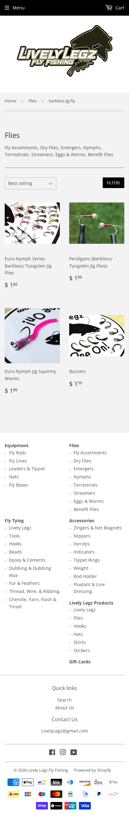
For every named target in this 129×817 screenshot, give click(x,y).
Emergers (84, 469)
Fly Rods (17, 453)
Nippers (82, 536)
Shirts (80, 642)
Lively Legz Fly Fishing (48, 770)
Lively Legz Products (91, 603)
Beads (15, 552)
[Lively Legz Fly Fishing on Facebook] (52, 753)
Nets (14, 477)
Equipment (16, 445)
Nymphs (82, 477)
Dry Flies (82, 461)
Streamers (84, 493)
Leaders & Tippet (27, 469)
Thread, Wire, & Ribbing (34, 591)
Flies (32, 101)
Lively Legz (20, 528)
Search (64, 700)
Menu (19, 8)
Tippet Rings (87, 560)
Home (10, 101)
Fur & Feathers (24, 583)
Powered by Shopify (92, 770)
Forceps (82, 544)
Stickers (82, 650)
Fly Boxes (18, 485)
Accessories (81, 520)
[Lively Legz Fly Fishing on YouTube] (73, 753)
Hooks (15, 544)
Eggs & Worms (89, 501)
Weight (81, 568)
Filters (113, 183)
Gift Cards (79, 662)
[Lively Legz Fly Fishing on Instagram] (63, 753)
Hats (78, 634)
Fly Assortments (90, 453)
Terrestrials (86, 485)
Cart (119, 8)
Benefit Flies (86, 509)
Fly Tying (14, 520)
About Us (64, 708)
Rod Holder (85, 576)
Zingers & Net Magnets (98, 528)
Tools (14, 536)
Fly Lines (18, 461)
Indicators (84, 552)
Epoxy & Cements (27, 560)
